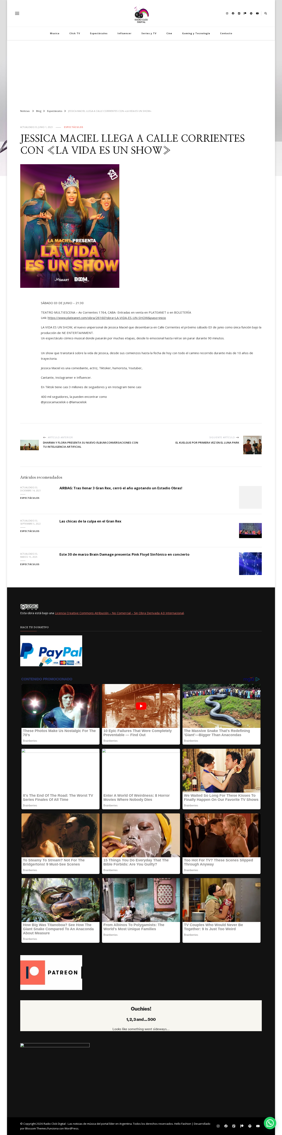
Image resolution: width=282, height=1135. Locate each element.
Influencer (124, 33)
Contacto (226, 33)
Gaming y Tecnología (196, 33)
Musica (54, 33)
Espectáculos (99, 33)
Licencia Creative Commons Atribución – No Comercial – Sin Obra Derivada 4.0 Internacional (119, 613)
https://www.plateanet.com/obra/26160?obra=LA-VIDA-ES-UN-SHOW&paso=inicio (107, 318)
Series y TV (148, 33)
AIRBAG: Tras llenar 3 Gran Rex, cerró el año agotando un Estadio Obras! (120, 488)
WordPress (71, 1128)
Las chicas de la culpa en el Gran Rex (90, 521)
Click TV (74, 33)
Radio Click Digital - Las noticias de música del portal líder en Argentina (88, 1124)
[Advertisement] (141, 73)
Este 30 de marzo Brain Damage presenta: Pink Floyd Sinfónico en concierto (124, 554)
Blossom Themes (36, 1128)
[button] (270, 1123)
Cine (169, 33)
